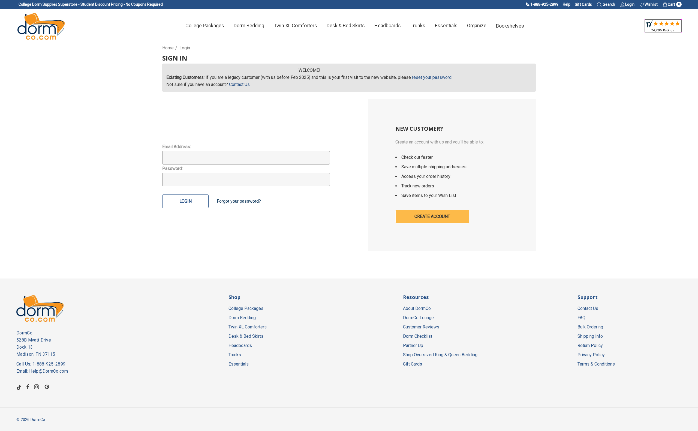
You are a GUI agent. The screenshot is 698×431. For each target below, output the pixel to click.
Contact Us (239, 84)
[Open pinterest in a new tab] (47, 387)
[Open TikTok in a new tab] (19, 387)
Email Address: (176, 146)
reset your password (432, 77)
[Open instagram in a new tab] (37, 387)
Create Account (432, 216)
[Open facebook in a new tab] (27, 387)
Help (566, 4)
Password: (172, 168)
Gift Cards (583, 4)
